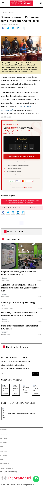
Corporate (3, 430)
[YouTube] (37, 390)
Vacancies (3, 442)
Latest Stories (12, 239)
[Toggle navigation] (3, 3)
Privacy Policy (4, 464)
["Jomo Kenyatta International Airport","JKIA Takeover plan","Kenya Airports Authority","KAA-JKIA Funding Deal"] (21, 202)
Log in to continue (27, 187)
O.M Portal (3, 451)
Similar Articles (15, 231)
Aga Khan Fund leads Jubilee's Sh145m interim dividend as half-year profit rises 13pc (19, 288)
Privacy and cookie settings (8, 472)
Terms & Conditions (6, 468)
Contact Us (3, 434)
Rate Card (3, 438)
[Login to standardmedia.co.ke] (40, 3)
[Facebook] (6, 390)
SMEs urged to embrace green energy (18, 302)
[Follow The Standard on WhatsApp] (36, 479)
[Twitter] (17, 390)
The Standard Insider (18, 346)
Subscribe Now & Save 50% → (22, 156)
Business (11, 13)
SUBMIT (35, 374)
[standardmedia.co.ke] (21, 3)
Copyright (3, 455)
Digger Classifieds (17, 413)
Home (5, 13)
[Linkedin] (27, 390)
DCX (1, 447)
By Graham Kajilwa (7, 24)
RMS (1, 459)
